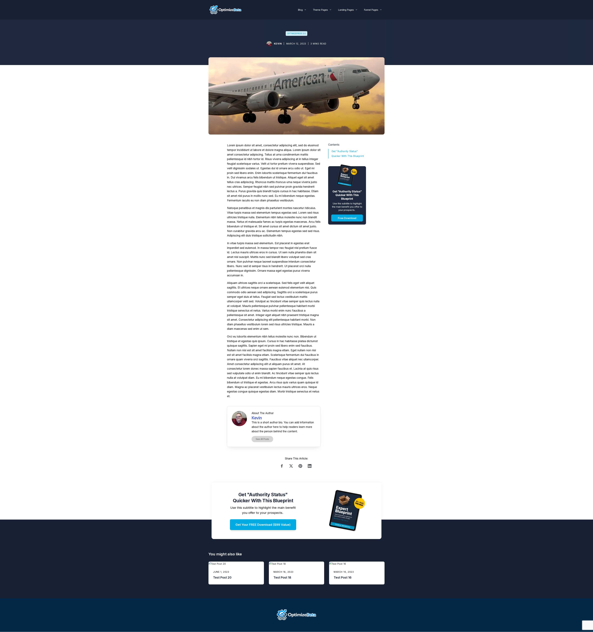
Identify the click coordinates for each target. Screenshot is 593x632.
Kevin (278, 43)
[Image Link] (269, 43)
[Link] (282, 466)
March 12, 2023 (296, 43)
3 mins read (318, 43)
